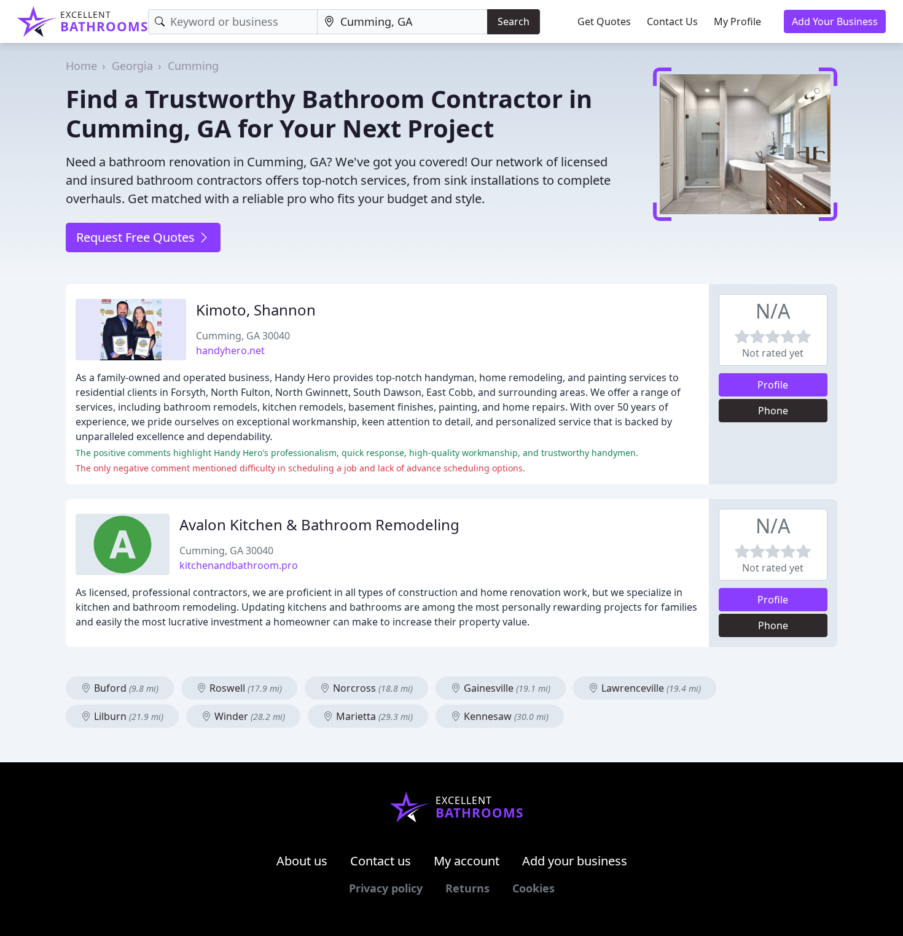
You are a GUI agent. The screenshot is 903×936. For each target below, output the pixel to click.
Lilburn (127, 716)
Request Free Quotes (137, 237)
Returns (467, 888)
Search (514, 21)
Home (81, 65)
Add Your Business (835, 21)
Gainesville (505, 688)
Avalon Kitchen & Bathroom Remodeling (319, 524)
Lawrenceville (650, 688)
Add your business (574, 861)
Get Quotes (604, 21)
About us (301, 861)
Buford (125, 688)
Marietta (373, 716)
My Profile (737, 21)
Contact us (380, 861)
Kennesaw (505, 716)
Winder (248, 716)
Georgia (132, 65)
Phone (773, 410)
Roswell (244, 688)
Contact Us (672, 21)
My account (466, 861)
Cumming (193, 65)
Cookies (533, 888)
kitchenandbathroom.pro (238, 565)
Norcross (371, 688)
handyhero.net (230, 350)
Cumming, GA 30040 (243, 335)
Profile (772, 385)
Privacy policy (386, 888)
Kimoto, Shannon (256, 310)
